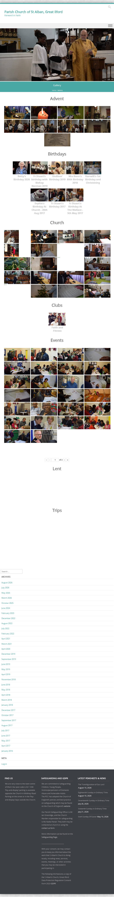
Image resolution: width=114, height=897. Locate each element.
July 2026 (5, 587)
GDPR (53, 883)
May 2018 (5, 689)
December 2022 (8, 618)
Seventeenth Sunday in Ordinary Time (93, 800)
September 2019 (8, 659)
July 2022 (5, 628)
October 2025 (7, 603)
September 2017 (8, 720)
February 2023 (7, 613)
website (67, 806)
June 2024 (5, 608)
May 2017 (5, 740)
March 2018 (6, 700)
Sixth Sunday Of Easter (87, 816)
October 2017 (7, 715)
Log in (4, 764)
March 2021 (6, 643)
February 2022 (7, 633)
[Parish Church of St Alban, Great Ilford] (57, 79)
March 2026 (6, 598)
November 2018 (8, 679)
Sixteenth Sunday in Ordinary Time (92, 808)
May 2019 (5, 669)
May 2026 (5, 592)
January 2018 (7, 705)
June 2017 (5, 735)
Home (54, 90)
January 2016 (7, 751)
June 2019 (5, 664)
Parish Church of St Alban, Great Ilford (33, 12)
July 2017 (5, 730)
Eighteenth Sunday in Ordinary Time (93, 792)
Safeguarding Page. (50, 837)
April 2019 (5, 674)
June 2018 (5, 684)
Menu (57, 25)
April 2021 (5, 638)
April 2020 (5, 649)
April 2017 (5, 745)
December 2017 (8, 710)
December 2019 (8, 654)
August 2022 (6, 623)
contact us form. (48, 828)
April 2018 (5, 695)
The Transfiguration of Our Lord (91, 784)
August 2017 (6, 725)
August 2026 (6, 582)
